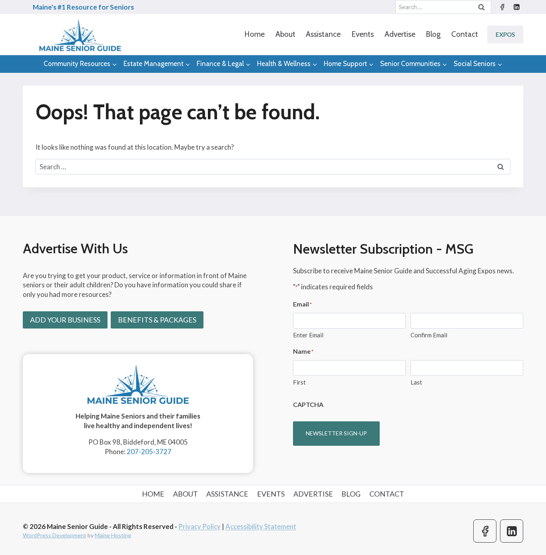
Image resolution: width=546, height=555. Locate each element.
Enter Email (308, 335)
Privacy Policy (199, 526)
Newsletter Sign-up (336, 433)
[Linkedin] (516, 7)
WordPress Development (54, 535)
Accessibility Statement (260, 526)
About (285, 34)
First (299, 382)
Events (362, 34)
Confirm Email (428, 335)
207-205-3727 (149, 451)
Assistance (323, 34)
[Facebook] (502, 7)
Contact (464, 34)
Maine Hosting (113, 535)
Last (416, 382)
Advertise (400, 34)
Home (254, 34)
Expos (505, 34)
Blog (433, 34)
